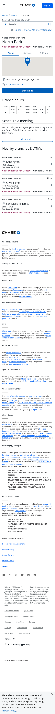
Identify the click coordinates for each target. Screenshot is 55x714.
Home (5, 15)
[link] (3, 575)
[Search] (50, 24)
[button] (52, 694)
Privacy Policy (9, 710)
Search (14, 15)
